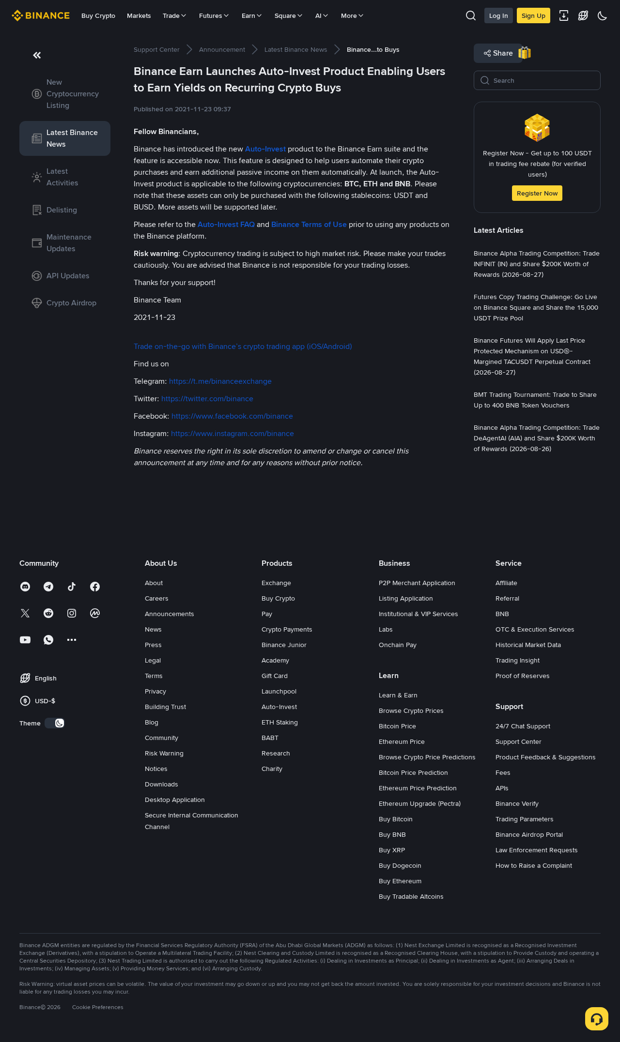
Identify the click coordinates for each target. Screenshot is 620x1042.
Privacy (155, 691)
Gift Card (275, 675)
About (154, 582)
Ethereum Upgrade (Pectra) (420, 803)
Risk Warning (164, 753)
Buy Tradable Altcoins (411, 896)
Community (161, 737)
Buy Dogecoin (400, 865)
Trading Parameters (525, 819)
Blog (151, 722)
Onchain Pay (398, 644)
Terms (154, 675)
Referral (507, 598)
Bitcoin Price (397, 726)
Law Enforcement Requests (537, 850)
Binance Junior (284, 644)
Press (153, 644)
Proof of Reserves (523, 675)
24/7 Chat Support (523, 726)
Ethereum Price (402, 741)
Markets (139, 15)
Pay (267, 613)
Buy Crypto (98, 15)
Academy (275, 660)
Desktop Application (175, 799)
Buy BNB (392, 834)
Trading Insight (518, 660)
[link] (64, 94)
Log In (498, 15)
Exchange (276, 582)
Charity (272, 768)
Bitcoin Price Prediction (413, 772)
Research (276, 753)
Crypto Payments (287, 629)
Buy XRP (392, 850)
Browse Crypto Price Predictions (427, 757)
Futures (210, 15)
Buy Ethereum (400, 880)
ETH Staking (280, 722)
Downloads (161, 784)
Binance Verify (517, 803)
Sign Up (533, 15)
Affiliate (506, 582)
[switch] (55, 723)
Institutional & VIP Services (418, 613)
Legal (153, 660)
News (153, 629)
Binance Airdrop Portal (529, 834)
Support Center (519, 741)
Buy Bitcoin (396, 819)
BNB (502, 613)
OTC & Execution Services (535, 629)
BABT (270, 737)
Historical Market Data (528, 644)
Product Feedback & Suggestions (546, 757)
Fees (503, 772)
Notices (156, 768)
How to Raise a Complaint (534, 865)
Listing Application (406, 598)
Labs (386, 629)
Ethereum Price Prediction (418, 788)
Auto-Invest (279, 706)
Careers (157, 598)
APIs (502, 788)
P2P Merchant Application (417, 582)
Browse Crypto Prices (411, 710)
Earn (248, 15)
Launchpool (279, 691)
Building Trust (165, 706)
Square (285, 15)
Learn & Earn (398, 695)
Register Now (537, 193)
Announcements (169, 613)
